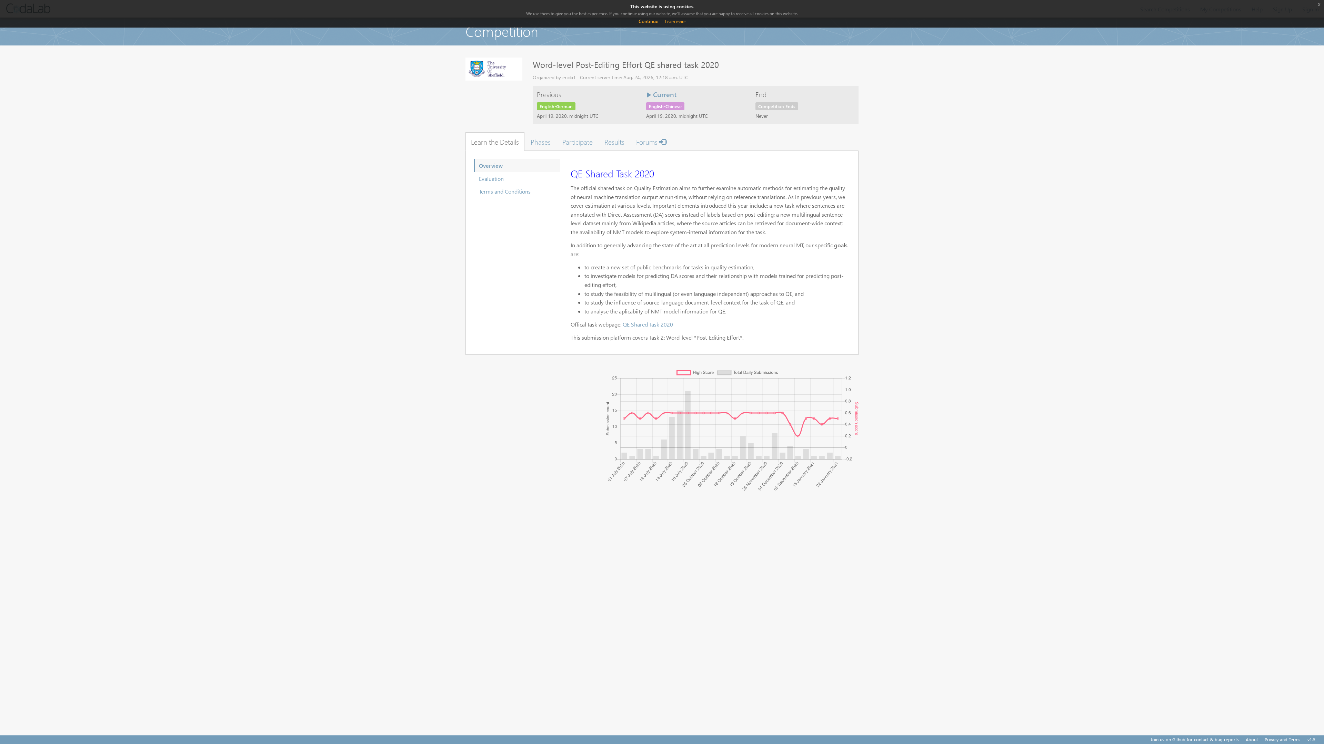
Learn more (675, 21)
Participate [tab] (577, 141)
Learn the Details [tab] (495, 141)
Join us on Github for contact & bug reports (1195, 739)
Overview (491, 165)
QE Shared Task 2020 (648, 324)
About (1252, 739)
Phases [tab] (541, 141)
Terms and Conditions (505, 191)
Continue (648, 21)
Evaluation (491, 178)
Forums (647, 141)
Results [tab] (614, 141)
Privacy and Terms (1283, 739)
